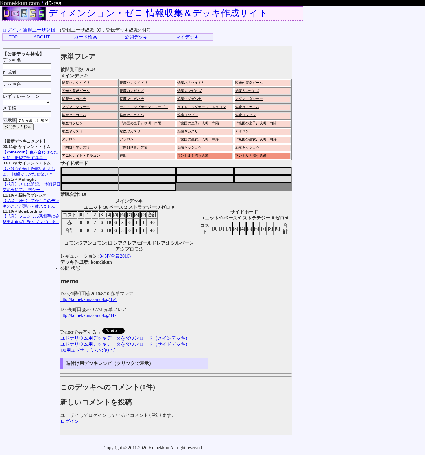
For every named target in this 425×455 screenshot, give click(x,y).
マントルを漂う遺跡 (192, 155)
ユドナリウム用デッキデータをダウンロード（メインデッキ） (125, 338)
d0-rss (53, 3)
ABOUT (42, 36)
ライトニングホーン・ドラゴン (144, 107)
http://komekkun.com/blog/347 (88, 315)
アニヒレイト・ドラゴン (81, 155)
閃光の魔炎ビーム (249, 83)
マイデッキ (187, 36)
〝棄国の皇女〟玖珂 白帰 (198, 139)
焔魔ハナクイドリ (76, 83)
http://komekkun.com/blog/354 (88, 299)
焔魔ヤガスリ (72, 131)
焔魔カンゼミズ (132, 91)
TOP (13, 36)
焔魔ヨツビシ (187, 115)
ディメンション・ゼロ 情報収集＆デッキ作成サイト (158, 13)
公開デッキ (136, 36)
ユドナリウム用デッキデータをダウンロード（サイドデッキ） (125, 344)
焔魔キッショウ (189, 147)
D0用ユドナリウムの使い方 (88, 350)
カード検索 (85, 36)
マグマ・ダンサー (249, 99)
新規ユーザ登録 (39, 29)
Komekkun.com (20, 3)
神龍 (123, 155)
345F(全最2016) (115, 256)
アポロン (242, 131)
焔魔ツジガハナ (74, 99)
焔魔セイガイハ (247, 107)
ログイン (11, 29)
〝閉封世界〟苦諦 (76, 147)
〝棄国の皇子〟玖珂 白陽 (140, 123)
